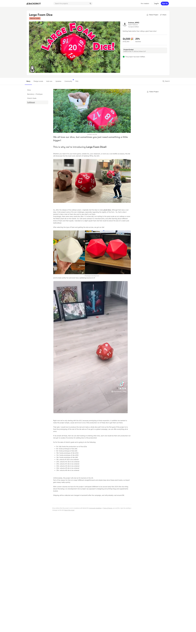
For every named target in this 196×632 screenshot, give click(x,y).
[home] (33, 3)
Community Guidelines (95, 508)
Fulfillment (31, 102)
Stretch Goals (31, 98)
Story (28, 81)
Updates (58, 81)
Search (167, 81)
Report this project (69, 510)
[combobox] (73, 3)
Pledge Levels (38, 81)
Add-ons (49, 81)
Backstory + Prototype (34, 94)
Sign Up (165, 3)
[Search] (90, 3)
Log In (156, 3)
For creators (145, 3)
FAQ (76, 81)
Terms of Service (107, 508)
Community (68, 81)
